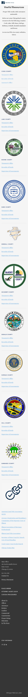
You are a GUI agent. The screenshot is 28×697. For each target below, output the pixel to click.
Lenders (4, 610)
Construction (6, 615)
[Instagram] (4, 644)
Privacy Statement (7, 579)
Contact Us (5, 576)
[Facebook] (2, 644)
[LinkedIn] (6, 644)
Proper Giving (6, 618)
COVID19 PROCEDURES (9, 594)
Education (5, 621)
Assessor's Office (7, 82)
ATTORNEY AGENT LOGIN (10, 591)
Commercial (5, 613)
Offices (4, 603)
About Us (4, 600)
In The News (5, 623)
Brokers (4, 608)
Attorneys (5, 605)
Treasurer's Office (7, 75)
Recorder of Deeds (7, 79)
